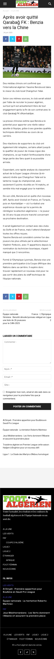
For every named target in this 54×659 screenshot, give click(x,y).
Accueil (6, 10)
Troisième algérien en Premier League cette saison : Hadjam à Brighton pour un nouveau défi (26, 446)
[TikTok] (27, 652)
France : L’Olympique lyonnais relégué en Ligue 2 (39, 317)
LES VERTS (8, 585)
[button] (5, 4)
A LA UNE (15, 10)
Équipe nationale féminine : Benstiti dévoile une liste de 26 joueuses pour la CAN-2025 (15, 319)
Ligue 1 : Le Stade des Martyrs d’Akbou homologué (26, 454)
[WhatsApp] (26, 39)
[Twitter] (12, 39)
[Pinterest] (19, 39)
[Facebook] (6, 39)
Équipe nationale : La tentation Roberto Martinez (25, 430)
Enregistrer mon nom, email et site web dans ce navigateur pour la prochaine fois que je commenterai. (26, 395)
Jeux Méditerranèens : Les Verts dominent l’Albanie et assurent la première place (26, 437)
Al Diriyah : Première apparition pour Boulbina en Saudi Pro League (25, 421)
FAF (4, 609)
